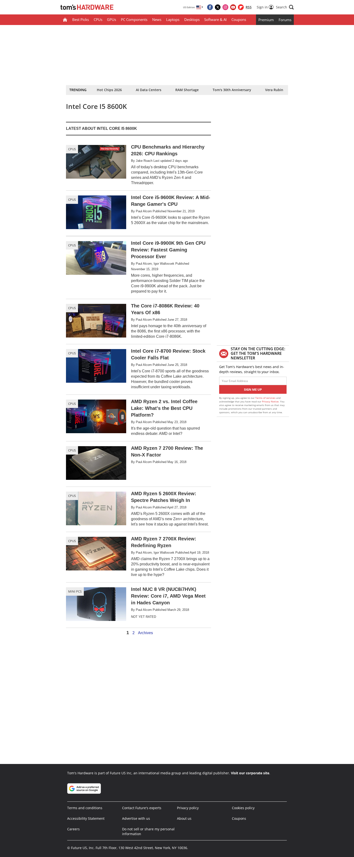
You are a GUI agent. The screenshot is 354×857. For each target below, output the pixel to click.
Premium (266, 19)
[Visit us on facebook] (210, 7)
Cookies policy (243, 808)
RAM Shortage (187, 90)
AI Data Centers (148, 90)
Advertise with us (136, 818)
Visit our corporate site (250, 773)
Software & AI (215, 19)
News (156, 19)
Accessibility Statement (86, 818)
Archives (145, 633)
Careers (73, 829)
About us (184, 818)
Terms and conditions (84, 808)
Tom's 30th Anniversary (232, 90)
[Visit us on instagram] (225, 7)
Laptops (172, 19)
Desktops (192, 19)
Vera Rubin (274, 90)
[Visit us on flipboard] (241, 7)
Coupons (238, 19)
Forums (285, 19)
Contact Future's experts (141, 808)
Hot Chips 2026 (109, 90)
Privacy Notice (270, 401)
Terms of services (265, 398)
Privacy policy (188, 808)
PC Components (134, 19)
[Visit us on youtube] (233, 7)
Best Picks (80, 19)
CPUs (98, 19)
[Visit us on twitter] (218, 7)
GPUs (111, 19)
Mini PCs (75, 591)
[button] (285, 7)
